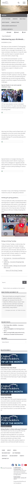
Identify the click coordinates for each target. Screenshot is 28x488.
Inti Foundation (17, 483)
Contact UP (23, 477)
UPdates (15, 19)
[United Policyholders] (5, 2)
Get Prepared (16, 453)
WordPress (22, 481)
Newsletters (15, 22)
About (9, 450)
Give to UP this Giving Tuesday (14, 270)
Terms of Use (17, 477)
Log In (15, 478)
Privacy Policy (17, 476)
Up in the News (6, 19)
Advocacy (4, 455)
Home (3, 450)
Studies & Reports (7, 29)
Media (14, 450)
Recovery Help (6, 453)
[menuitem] (6, 19)
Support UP (5, 458)
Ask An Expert (14, 455)
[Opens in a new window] (6, 468)
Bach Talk (22, 19)
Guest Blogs (5, 22)
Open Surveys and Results (9, 25)
